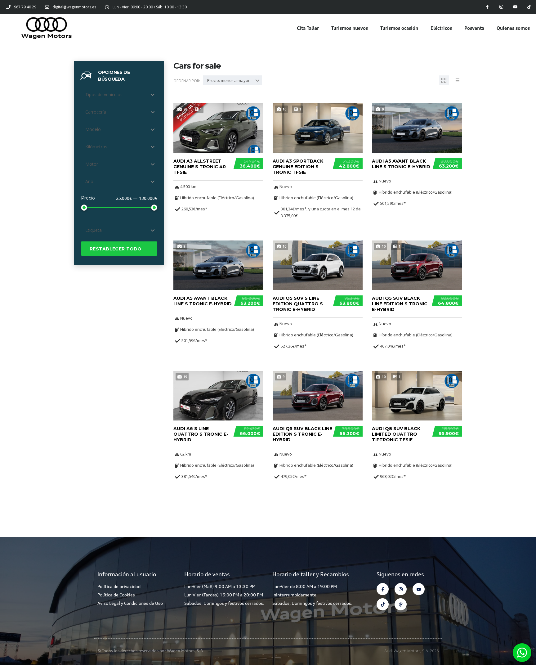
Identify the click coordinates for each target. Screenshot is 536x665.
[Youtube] (515, 7)
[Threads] (401, 604)
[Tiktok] (529, 7)
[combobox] (119, 94)
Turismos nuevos (349, 28)
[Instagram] (501, 7)
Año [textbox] (89, 181)
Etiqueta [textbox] (93, 230)
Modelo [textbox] (93, 129)
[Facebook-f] (487, 7)
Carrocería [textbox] (95, 112)
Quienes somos (513, 28)
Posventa (474, 28)
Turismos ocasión (399, 28)
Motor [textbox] (91, 164)
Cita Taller (308, 28)
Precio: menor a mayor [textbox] (228, 80)
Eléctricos (441, 28)
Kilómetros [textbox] (96, 147)
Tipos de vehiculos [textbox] (104, 94)
